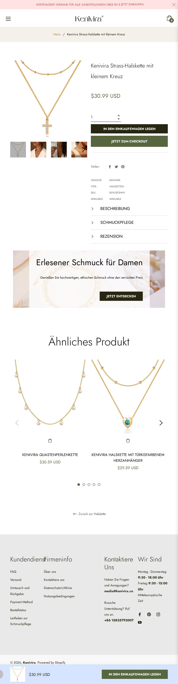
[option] (50, 420)
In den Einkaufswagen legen (135, 674)
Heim (57, 34)
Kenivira (29, 662)
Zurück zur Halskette (92, 514)
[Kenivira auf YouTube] (140, 622)
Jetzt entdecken (121, 296)
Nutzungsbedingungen (59, 596)
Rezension (111, 236)
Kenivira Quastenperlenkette (50, 454)
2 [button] (84, 484)
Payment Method (21, 602)
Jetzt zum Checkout (129, 141)
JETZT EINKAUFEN (132, 4)
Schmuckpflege (116, 222)
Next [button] (83, 149)
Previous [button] (17, 423)
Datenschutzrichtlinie (58, 587)
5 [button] (99, 484)
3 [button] (89, 484)
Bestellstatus (18, 610)
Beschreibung (114, 209)
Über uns (50, 571)
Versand (15, 579)
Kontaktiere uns (54, 579)
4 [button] (94, 484)
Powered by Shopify (51, 662)
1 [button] (78, 484)
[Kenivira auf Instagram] (158, 614)
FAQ (13, 571)
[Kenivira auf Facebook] (140, 614)
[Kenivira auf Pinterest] (149, 614)
